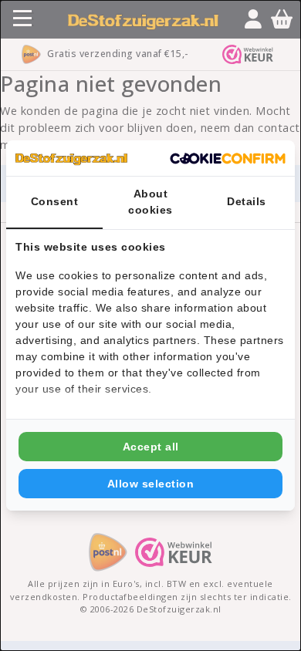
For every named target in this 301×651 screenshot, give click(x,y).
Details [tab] (246, 201)
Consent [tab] (55, 201)
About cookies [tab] (150, 201)
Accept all (151, 446)
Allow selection (150, 483)
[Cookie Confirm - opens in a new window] (228, 158)
